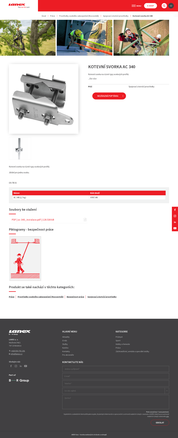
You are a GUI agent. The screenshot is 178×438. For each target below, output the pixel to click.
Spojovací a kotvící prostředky (115, 16)
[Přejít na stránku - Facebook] (175, 210)
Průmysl (119, 337)
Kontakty (66, 351)
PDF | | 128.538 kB (33, 219)
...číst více (92, 78)
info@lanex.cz (16, 354)
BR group (19, 381)
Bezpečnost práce (75, 296)
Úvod (44, 16)
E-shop (150, 5)
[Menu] (134, 5)
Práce (52, 16)
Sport (118, 340)
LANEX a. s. (19, 6)
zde (167, 416)
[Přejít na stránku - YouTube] (175, 228)
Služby (65, 344)
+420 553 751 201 (18, 351)
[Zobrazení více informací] (25, 258)
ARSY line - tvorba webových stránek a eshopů (89, 435)
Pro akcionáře (68, 355)
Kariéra (65, 347)
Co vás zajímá (70, 390)
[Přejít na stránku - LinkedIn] (175, 222)
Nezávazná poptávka (107, 96)
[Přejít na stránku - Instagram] (175, 216)
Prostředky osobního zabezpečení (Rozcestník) (79, 16)
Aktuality (66, 337)
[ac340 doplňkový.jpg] (20, 148)
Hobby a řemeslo (123, 344)
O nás (64, 340)
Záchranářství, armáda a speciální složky (132, 351)
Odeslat (160, 422)
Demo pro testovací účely (20, 332)
